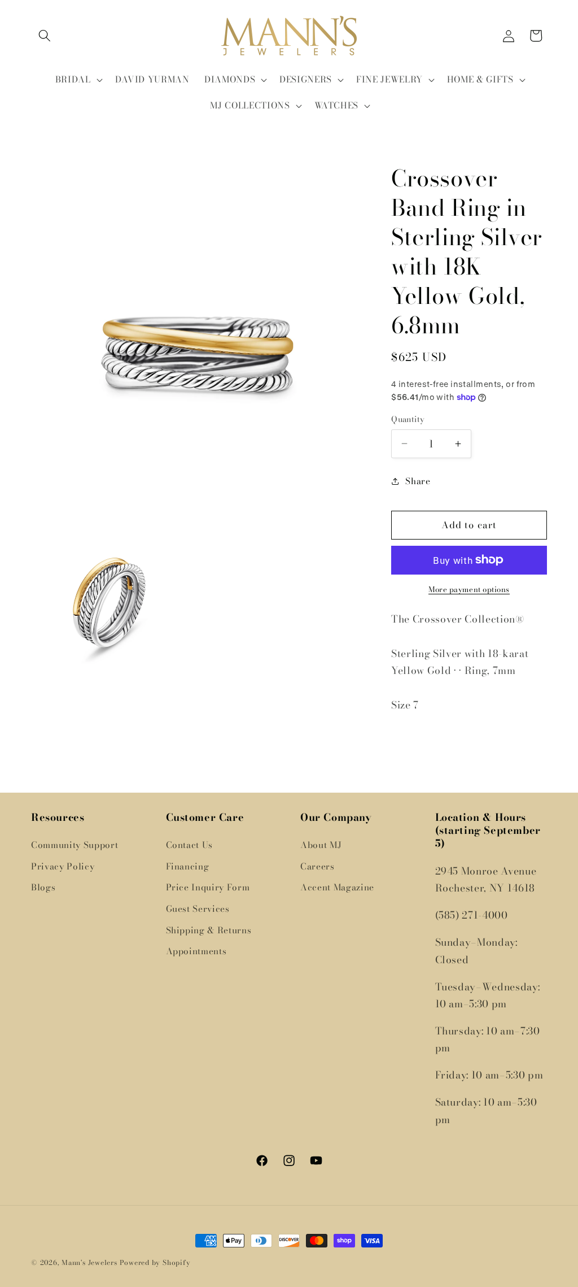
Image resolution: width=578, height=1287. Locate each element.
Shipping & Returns (209, 930)
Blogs (43, 887)
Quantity (408, 419)
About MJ (320, 844)
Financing (187, 866)
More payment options (469, 589)
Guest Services (198, 908)
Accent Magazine (337, 887)
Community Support (74, 844)
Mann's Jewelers (89, 1262)
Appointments (196, 951)
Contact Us (189, 844)
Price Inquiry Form (208, 887)
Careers (317, 866)
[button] (44, 35)
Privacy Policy (62, 866)
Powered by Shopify (155, 1262)
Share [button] (417, 481)
